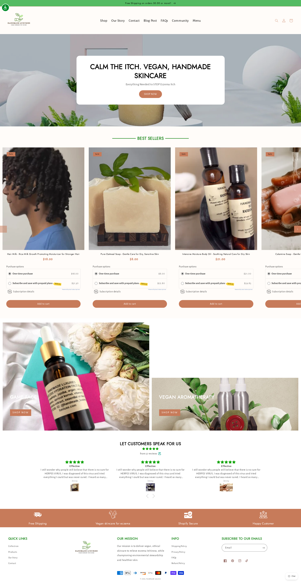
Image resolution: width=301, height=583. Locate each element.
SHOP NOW (150, 94)
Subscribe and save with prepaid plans (37, 283)
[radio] (9, 274)
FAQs (174, 557)
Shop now (21, 412)
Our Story (13, 557)
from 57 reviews (148, 453)
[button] (276, 20)
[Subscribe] (263, 548)
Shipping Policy (179, 546)
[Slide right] (297, 229)
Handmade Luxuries (153, 579)
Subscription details (23, 291)
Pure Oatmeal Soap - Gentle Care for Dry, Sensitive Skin (130, 254)
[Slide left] (3, 229)
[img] (150, 449)
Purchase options (15, 266)
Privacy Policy (178, 552)
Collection (13, 546)
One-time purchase (23, 273)
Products (12, 552)
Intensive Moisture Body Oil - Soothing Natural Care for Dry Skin (216, 254)
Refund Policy (178, 563)
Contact (12, 563)
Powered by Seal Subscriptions (71, 289)
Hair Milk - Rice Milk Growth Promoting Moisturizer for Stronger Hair (43, 254)
